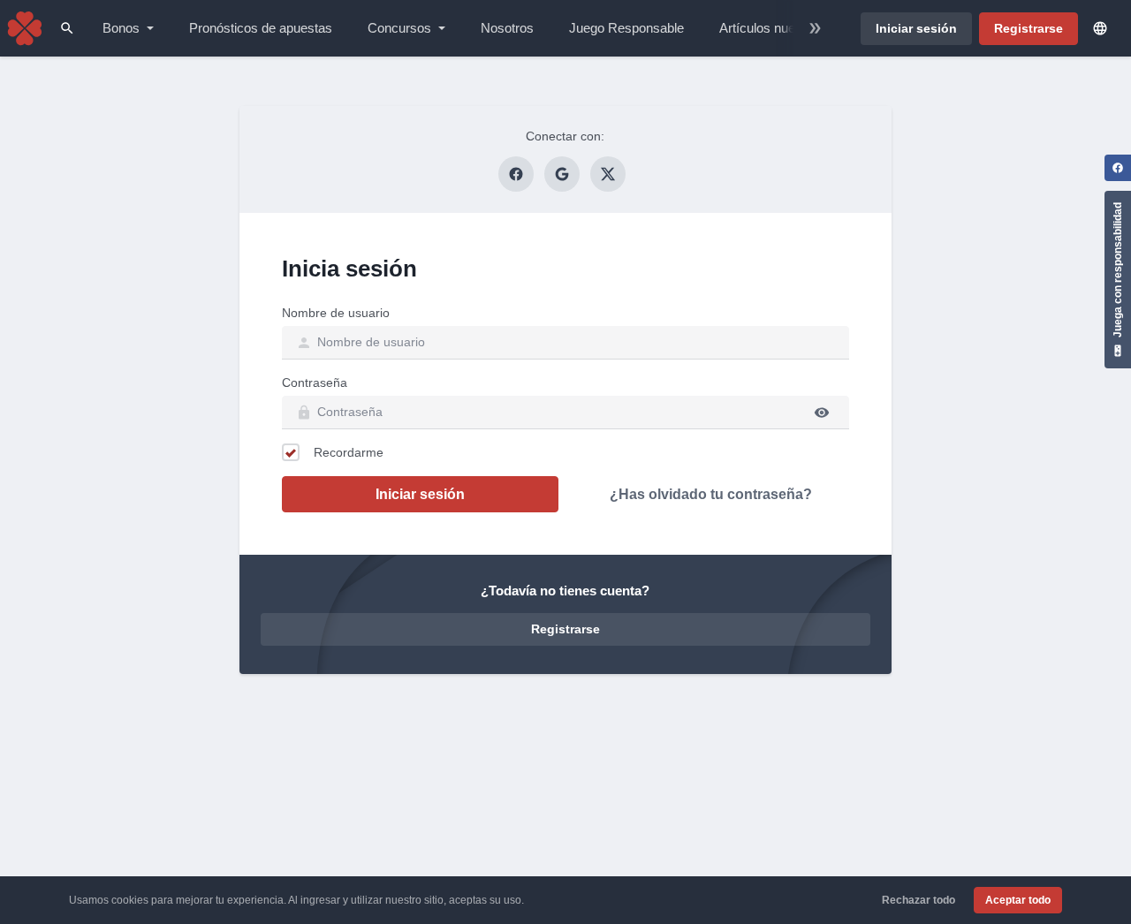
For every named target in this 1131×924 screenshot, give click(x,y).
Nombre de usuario (336, 313)
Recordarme (348, 452)
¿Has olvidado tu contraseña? (711, 494)
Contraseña (314, 382)
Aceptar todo (1018, 900)
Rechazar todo (918, 900)
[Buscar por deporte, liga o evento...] (67, 28)
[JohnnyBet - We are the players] (24, 28)
